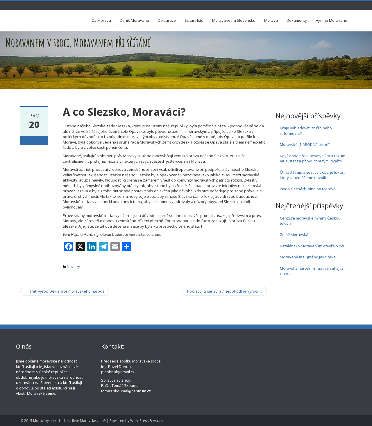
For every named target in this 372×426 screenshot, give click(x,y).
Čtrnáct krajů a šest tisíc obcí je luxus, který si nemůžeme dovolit (312, 175)
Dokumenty (297, 20)
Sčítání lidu (194, 20)
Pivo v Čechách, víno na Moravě (307, 188)
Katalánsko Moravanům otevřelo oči (312, 246)
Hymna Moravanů (331, 20)
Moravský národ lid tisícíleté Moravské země (69, 420)
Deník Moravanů (134, 20)
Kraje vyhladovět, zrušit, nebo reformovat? (306, 130)
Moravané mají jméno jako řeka (308, 257)
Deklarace (167, 20)
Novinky (73, 266)
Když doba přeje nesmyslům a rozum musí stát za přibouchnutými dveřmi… (313, 158)
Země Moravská (294, 234)
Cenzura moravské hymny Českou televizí (310, 220)
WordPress (139, 420)
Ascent (158, 420)
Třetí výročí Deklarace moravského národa (65, 291)
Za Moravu (101, 20)
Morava (271, 20)
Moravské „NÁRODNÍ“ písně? (305, 144)
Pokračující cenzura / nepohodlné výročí (224, 291)
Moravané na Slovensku (233, 20)
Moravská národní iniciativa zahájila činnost (312, 271)
